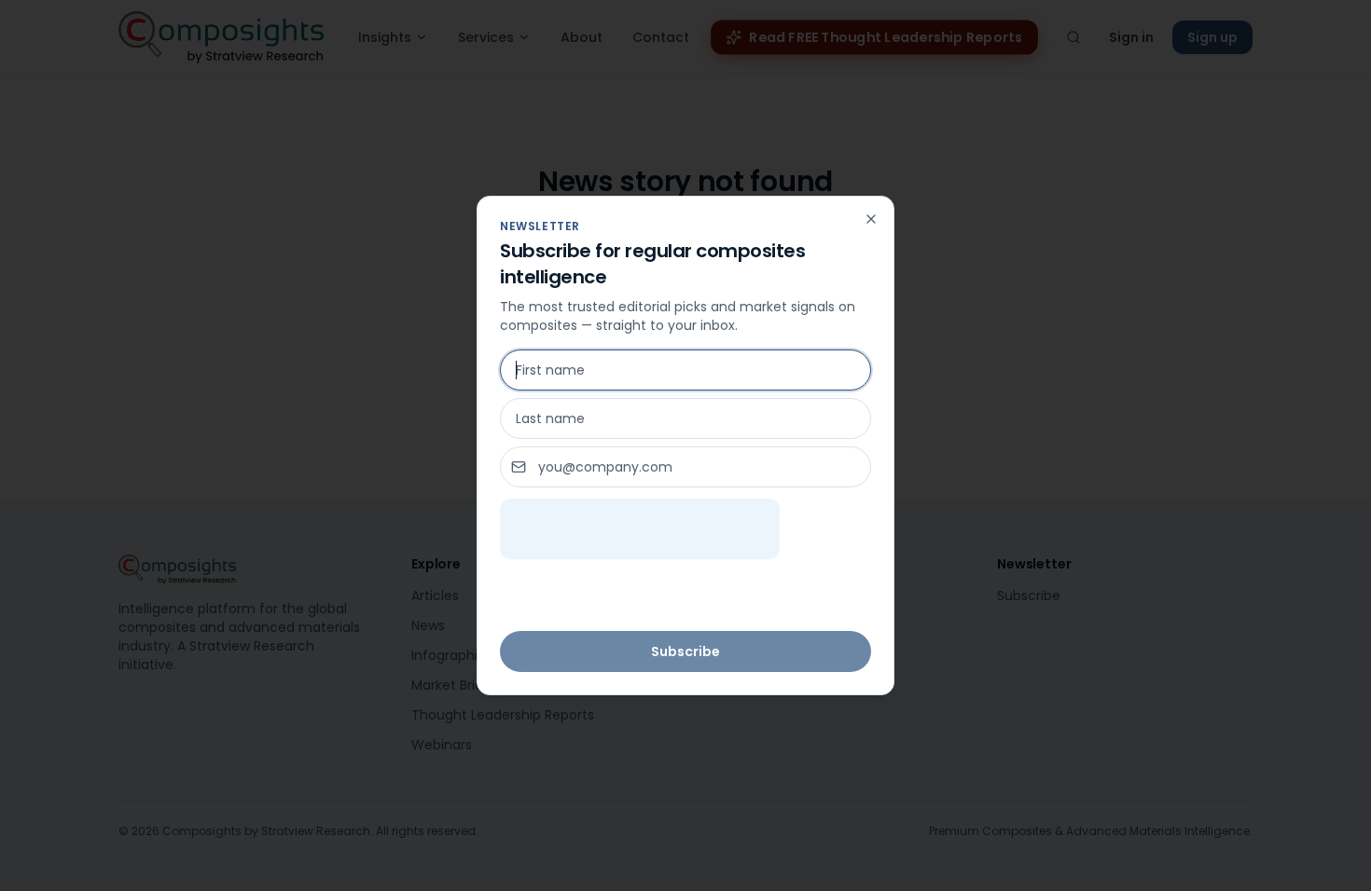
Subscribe (685, 651)
